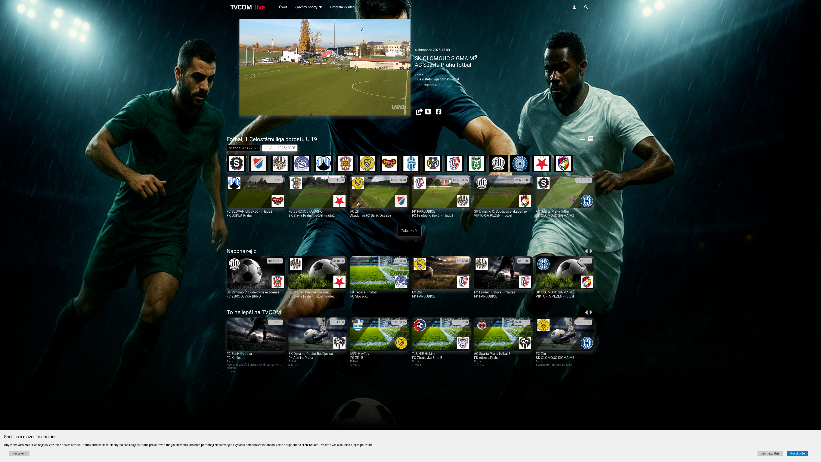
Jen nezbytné (770, 453)
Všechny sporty (306, 7)
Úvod (283, 7)
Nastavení (19, 453)
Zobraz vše (409, 230)
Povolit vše (797, 453)
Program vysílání (342, 7)
